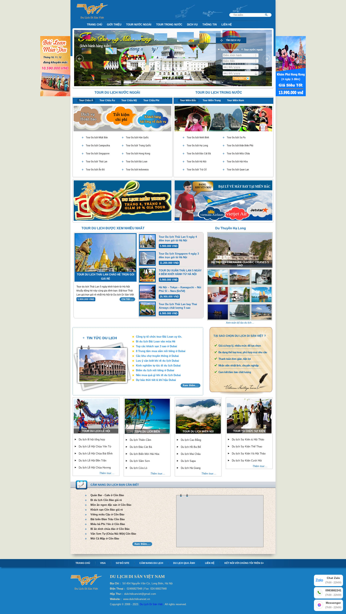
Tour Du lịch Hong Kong (138, 153)
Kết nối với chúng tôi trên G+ (244, 563)
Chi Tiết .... (127, 299)
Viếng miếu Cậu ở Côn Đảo (107, 514)
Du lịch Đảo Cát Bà (141, 446)
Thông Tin (209, 24)
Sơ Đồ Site (122, 563)
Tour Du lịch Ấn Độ (95, 169)
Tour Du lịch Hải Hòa (237, 161)
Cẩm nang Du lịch (151, 563)
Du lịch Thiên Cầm (140, 439)
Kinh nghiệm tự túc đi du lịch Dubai (158, 365)
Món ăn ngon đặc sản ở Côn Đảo (111, 504)
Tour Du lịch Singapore (97, 153)
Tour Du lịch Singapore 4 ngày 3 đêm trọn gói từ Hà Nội (179, 255)
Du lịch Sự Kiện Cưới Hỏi (247, 460)
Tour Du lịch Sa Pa (236, 137)
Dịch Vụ (192, 24)
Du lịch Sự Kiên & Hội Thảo (248, 439)
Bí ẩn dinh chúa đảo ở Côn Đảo (110, 528)
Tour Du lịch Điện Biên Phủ (240, 145)
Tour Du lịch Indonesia (137, 169)
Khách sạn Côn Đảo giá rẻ (107, 509)
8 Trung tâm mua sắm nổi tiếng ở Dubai (160, 351)
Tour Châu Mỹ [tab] (129, 100)
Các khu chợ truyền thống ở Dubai (157, 355)
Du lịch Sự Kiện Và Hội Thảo (249, 453)
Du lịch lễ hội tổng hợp (92, 439)
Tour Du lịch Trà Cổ (197, 169)
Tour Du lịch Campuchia (98, 145)
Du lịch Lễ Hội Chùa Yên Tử (95, 446)
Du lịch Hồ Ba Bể (191, 446)
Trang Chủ (94, 24)
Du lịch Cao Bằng (191, 439)
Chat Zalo (333, 580)
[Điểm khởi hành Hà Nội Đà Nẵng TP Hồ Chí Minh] (240, 55)
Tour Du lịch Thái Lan (96, 161)
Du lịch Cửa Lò (138, 467)
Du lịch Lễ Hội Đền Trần (92, 460)
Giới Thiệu (114, 24)
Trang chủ (82, 563)
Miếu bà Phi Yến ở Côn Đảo (108, 524)
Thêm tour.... (106, 473)
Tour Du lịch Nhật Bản (97, 137)
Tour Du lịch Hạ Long (197, 145)
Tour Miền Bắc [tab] (188, 100)
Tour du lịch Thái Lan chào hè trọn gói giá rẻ (105, 276)
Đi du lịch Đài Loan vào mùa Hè (155, 341)
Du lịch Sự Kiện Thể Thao (247, 446)
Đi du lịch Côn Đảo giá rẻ (106, 500)
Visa (103, 563)
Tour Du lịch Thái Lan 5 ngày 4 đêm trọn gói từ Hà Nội (178, 238)
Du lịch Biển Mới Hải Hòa (144, 453)
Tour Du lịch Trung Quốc (138, 145)
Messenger (333, 605)
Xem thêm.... (190, 385)
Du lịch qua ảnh (184, 563)
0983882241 (333, 592)
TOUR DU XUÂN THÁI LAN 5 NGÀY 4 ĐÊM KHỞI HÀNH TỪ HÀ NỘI (180, 272)
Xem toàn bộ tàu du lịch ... (240, 322)
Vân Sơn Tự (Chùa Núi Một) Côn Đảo (113, 533)
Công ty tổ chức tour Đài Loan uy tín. (159, 336)
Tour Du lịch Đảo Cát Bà (199, 153)
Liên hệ (209, 563)
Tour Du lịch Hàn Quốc (137, 137)
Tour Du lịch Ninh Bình (198, 137)
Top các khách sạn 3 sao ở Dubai (156, 346)
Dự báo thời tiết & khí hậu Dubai (156, 379)
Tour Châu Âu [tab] (107, 100)
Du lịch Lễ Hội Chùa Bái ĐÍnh (96, 453)
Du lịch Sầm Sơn (140, 460)
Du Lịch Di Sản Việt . (152, 604)
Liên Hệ (226, 24)
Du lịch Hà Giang (190, 467)
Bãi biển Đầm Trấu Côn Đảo (108, 519)
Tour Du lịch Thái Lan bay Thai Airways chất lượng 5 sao (178, 306)
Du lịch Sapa (188, 460)
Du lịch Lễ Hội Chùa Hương (95, 467)
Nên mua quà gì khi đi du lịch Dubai (158, 375)
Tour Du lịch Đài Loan (136, 161)
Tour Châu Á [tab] (86, 100)
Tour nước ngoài (138, 24)
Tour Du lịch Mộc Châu (238, 153)
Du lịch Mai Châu (191, 453)
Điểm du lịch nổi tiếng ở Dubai (155, 370)
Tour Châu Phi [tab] (151, 100)
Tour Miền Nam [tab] (235, 100)
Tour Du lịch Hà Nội (196, 161)
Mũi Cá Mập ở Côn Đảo (105, 538)
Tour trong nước (169, 24)
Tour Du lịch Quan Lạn (238, 169)
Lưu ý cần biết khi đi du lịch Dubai (157, 360)
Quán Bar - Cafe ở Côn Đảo (107, 495)
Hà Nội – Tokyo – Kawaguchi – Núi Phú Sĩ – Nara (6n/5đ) (180, 289)
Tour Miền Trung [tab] (212, 100)
